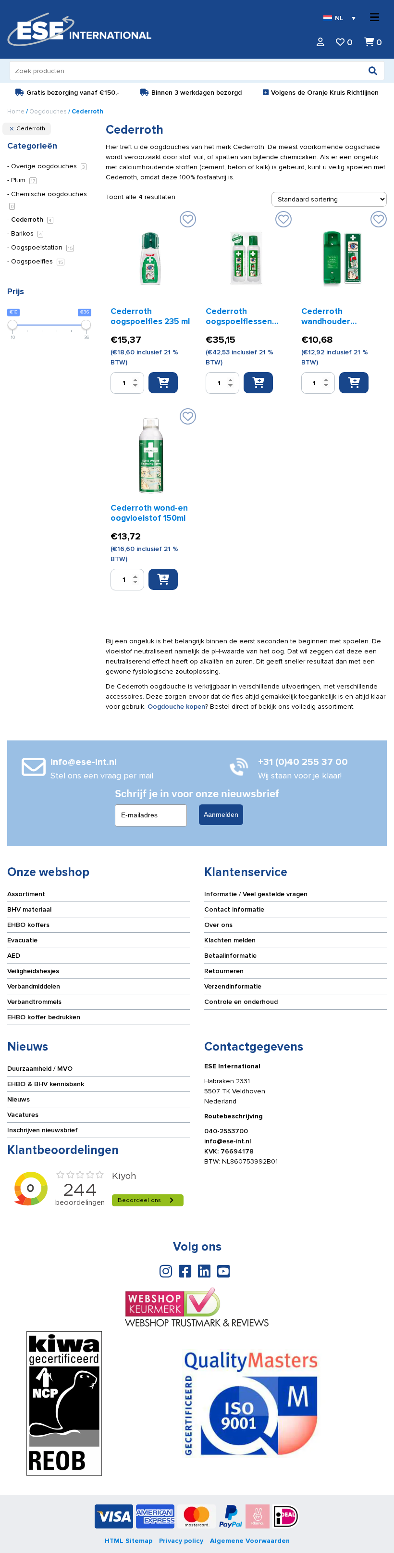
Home (16, 111)
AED (13, 956)
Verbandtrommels (34, 1002)
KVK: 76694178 (229, 1151)
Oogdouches (48, 111)
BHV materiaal (29, 909)
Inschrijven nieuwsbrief (42, 1130)
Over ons (218, 925)
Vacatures (22, 1115)
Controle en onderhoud (241, 1002)
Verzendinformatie (232, 986)
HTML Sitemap (128, 1541)
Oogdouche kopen (176, 706)
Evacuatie (22, 940)
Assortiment (26, 894)
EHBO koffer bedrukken (43, 1017)
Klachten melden (230, 940)
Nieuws (18, 1099)
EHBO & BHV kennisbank (45, 1084)
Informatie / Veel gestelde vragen (256, 894)
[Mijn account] (320, 42)
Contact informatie (234, 909)
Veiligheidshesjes (33, 971)
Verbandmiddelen (33, 986)
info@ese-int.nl (227, 1141)
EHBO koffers (28, 925)
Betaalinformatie (230, 956)
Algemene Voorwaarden (250, 1541)
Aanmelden (221, 814)
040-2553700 (226, 1131)
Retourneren (224, 971)
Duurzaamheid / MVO (40, 1069)
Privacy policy (181, 1541)
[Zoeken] (372, 70)
